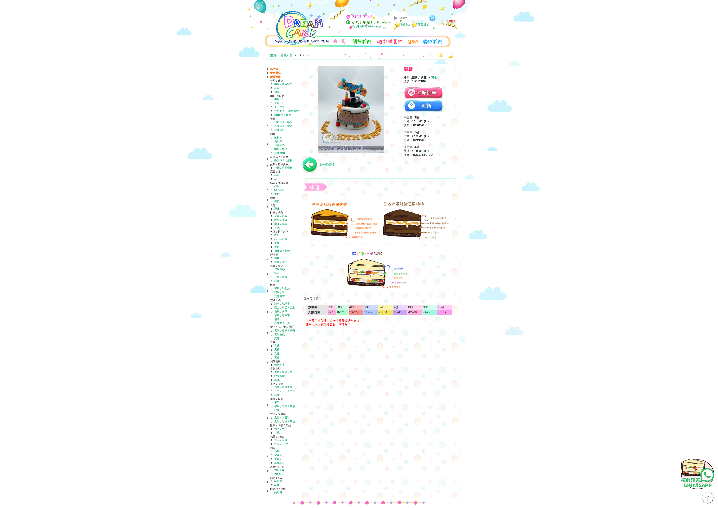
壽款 (277, 201)
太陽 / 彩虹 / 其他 (284, 421)
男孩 (277, 349)
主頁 (273, 55)
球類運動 (279, 269)
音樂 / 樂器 (280, 277)
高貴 (277, 174)
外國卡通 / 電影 (283, 126)
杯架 (277, 484)
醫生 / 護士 (280, 292)
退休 (277, 208)
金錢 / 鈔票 (280, 215)
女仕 (277, 353)
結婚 (277, 186)
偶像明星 (279, 364)
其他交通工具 (282, 323)
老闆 (277, 87)
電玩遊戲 (279, 334)
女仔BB (278, 103)
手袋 (277, 242)
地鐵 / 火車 (280, 311)
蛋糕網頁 (286, 55)
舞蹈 (277, 273)
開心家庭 (279, 190)
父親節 (278, 455)
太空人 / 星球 (282, 417)
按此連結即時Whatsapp (366, 26)
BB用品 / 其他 (282, 114)
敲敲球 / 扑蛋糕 (283, 160)
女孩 (277, 345)
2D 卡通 (279, 470)
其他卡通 (279, 130)
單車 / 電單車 (282, 315)
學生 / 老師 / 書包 (284, 406)
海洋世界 (279, 145)
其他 (277, 227)
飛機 (277, 319)
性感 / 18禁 (281, 443)
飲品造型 (279, 375)
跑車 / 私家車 (282, 303)
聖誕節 (278, 458)
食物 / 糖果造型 (283, 371)
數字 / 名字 (280, 428)
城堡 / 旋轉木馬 (283, 387)
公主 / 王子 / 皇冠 (284, 391)
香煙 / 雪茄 (280, 261)
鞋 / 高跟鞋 (280, 238)
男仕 (277, 357)
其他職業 (279, 296)
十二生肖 (279, 107)
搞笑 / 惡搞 (280, 439)
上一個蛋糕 (326, 164)
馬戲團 (278, 141)
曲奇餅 (278, 492)
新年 (277, 451)
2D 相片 (279, 474)
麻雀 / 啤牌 (280, 223)
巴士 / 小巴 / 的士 (284, 307)
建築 (277, 91)
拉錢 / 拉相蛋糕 (283, 167)
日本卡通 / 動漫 (283, 122)
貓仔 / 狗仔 (280, 149)
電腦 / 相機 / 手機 (284, 330)
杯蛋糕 (278, 481)
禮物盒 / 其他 (282, 250)
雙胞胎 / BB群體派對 (286, 110)
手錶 (277, 246)
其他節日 (279, 462)
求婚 (277, 194)
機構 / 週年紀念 (283, 84)
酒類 (277, 258)
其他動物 (279, 153)
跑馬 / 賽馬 (280, 219)
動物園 (278, 137)
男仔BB (278, 99)
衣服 (277, 235)
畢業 (277, 402)
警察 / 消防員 (282, 288)
